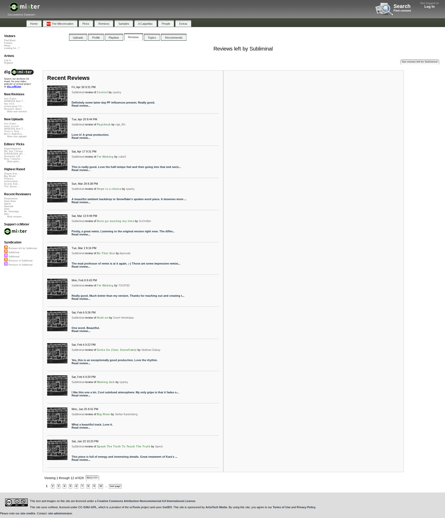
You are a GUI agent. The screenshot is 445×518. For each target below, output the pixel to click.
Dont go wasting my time (115, 221)
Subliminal (78, 92)
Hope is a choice (109, 188)
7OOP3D (124, 285)
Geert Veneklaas (123, 317)
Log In (429, 7)
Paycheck (104, 124)
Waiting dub (106, 382)
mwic (7, 209)
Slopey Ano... (12, 173)
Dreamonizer (11, 198)
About (7, 45)
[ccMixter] (24, 9)
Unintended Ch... (14, 106)
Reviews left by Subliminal (22, 248)
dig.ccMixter (14, 86)
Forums (8, 43)
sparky (117, 92)
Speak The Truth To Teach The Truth (124, 446)
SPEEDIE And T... (14, 101)
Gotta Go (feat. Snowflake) (117, 349)
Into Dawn (10, 98)
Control (102, 92)
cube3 (122, 156)
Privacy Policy (306, 507)
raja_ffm (120, 124)
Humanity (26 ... (13, 156)
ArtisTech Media (216, 507)
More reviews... (15, 216)
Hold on (103, 317)
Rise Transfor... (13, 159)
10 (100, 486)
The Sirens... (12, 186)
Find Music (10, 40)
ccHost (53, 507)
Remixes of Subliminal (20, 260)
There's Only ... (13, 131)
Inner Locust (11, 126)
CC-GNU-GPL (87, 507)
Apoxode (125, 253)
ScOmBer (145, 221)
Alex (6, 214)
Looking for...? (11, 48)
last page (115, 486)
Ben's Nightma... (14, 134)
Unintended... (12, 181)
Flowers (8, 178)
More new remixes (17, 111)
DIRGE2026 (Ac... (14, 153)
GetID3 (167, 507)
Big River (103, 414)
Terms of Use (281, 507)
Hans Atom (10, 201)
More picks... (14, 161)
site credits (27, 513)
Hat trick (9, 104)
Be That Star (106, 253)
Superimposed (12, 148)
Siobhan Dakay (150, 349)
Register (8, 63)
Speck (159, 446)
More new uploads (17, 136)
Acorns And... (12, 184)
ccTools (135, 507)
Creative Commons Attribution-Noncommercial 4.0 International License (146, 501)
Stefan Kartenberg (126, 414)
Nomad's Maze (13, 109)
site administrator (60, 513)
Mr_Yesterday (11, 211)
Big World (9, 176)
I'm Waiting (105, 156)
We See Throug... (14, 151)
